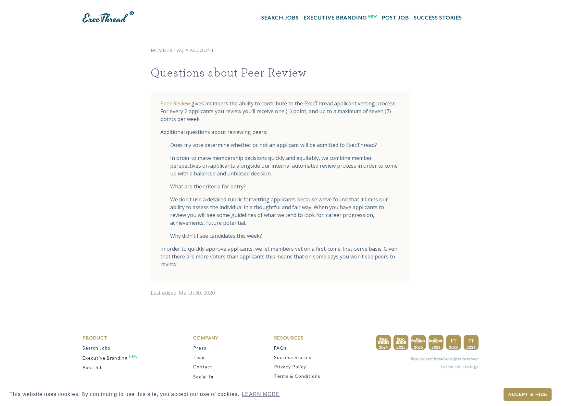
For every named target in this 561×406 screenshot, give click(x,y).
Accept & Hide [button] (527, 394)
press (199, 348)
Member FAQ (167, 50)
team (199, 357)
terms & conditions (297, 376)
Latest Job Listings (460, 366)
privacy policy (290, 366)
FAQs (280, 348)
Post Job (395, 17)
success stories (438, 17)
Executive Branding (340, 17)
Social (200, 376)
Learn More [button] (261, 394)
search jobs (280, 17)
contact (202, 366)
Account (202, 50)
